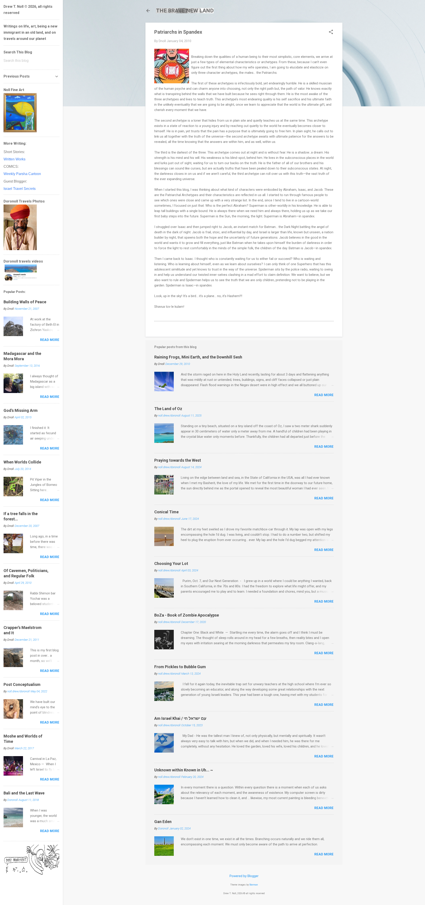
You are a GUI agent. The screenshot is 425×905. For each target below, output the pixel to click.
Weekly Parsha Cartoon (22, 174)
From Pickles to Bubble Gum (180, 666)
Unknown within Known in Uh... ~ (183, 770)
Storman (253, 884)
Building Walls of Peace (25, 302)
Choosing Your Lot (171, 563)
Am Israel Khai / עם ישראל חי (180, 718)
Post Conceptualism (22, 684)
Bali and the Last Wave (24, 793)
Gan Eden (163, 821)
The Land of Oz (168, 408)
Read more (324, 395)
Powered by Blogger (244, 876)
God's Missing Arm (21, 410)
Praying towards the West (177, 460)
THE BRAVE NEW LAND (185, 11)
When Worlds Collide (22, 462)
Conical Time (166, 512)
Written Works (14, 159)
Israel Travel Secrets (20, 189)
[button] (331, 32)
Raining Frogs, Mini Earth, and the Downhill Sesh (198, 357)
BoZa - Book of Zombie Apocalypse (186, 615)
